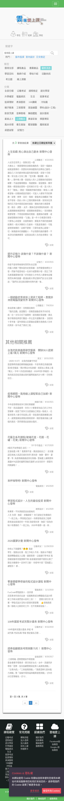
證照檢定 (33, 91)
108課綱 (33, 102)
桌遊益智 (9, 130)
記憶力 (20, 130)
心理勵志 (20, 119)
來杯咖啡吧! (14, 480)
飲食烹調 (9, 113)
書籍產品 (33, 68)
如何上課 (24, 745)
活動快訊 (46, 74)
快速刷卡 (24, 748)
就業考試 (44, 96)
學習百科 (9, 74)
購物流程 (24, 737)
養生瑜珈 (20, 124)
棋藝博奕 (44, 119)
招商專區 (39, 740)
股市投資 (20, 57)
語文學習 (44, 91)
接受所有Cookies (51, 790)
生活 (32, 96)
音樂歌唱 (20, 113)
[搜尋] (52, 53)
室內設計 (30, 57)
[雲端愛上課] (32, 20)
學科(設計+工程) (48, 107)
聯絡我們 (39, 743)
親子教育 (9, 107)
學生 (19, 35)
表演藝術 (20, 102)
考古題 (9, 79)
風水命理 (9, 124)
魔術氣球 (44, 124)
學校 (41, 35)
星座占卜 (9, 119)
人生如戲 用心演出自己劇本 (23, 151)
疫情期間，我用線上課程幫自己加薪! (28, 393)
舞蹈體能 (32, 113)
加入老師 (24, 740)
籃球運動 (32, 124)
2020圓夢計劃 (15, 540)
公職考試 (21, 91)
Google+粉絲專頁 (55, 748)
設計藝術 (44, 113)
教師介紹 (21, 74)
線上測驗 (21, 79)
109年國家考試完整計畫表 (22, 621)
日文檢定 (40, 57)
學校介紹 (33, 74)
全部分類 (9, 91)
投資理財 (9, 102)
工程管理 (20, 107)
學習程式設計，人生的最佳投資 (25, 500)
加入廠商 (24, 743)
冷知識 (44, 102)
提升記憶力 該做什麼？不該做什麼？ (28, 254)
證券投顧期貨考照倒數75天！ (24, 648)
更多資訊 (34, 790)
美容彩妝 (32, 119)
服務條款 (39, 745)
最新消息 (46, 68)
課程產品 (21, 68)
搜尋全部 (9, 68)
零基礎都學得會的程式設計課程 (25, 581)
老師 (30, 35)
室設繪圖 (32, 107)
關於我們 (39, 737)
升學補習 (9, 96)
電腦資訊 (20, 96)
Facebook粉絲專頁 (55, 743)
